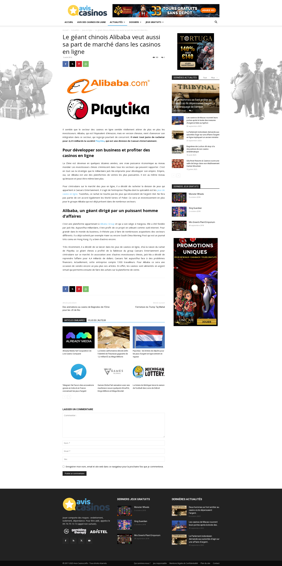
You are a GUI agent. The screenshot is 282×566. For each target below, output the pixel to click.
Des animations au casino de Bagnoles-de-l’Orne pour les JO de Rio (86, 308)
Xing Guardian (195, 208)
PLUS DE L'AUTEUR (97, 320)
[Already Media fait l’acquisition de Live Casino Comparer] (79, 337)
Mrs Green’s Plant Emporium (202, 222)
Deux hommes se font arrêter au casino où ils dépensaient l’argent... (204, 510)
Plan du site (205, 563)
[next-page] (69, 397)
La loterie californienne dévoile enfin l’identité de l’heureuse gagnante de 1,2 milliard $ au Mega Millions (113, 354)
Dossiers (134, 22)
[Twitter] (81, 541)
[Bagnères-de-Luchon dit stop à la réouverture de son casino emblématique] (178, 149)
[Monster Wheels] (179, 198)
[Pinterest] (79, 64)
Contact (216, 563)
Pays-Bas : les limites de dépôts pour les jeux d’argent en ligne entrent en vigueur (148, 354)
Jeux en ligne (87, 30)
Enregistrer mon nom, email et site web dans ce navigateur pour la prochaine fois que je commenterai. (114, 466)
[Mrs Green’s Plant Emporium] (179, 226)
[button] (215, 22)
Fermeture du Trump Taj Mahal (150, 307)
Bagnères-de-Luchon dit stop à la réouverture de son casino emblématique (201, 149)
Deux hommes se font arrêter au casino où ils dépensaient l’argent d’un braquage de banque (193, 103)
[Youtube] (89, 541)
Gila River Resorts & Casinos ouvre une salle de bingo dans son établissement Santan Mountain (203, 163)
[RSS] (73, 541)
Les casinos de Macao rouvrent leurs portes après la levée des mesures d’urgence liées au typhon (202, 120)
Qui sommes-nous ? (142, 563)
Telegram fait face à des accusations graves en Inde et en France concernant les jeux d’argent (78, 388)
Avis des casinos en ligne (91, 22)
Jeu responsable (160, 563)
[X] (72, 64)
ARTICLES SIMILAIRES (74, 320)
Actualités (116, 22)
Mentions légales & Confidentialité (183, 563)
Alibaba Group (107, 223)
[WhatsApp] (86, 64)
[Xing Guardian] (179, 212)
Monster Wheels (196, 194)
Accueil (69, 22)
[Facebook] (65, 64)
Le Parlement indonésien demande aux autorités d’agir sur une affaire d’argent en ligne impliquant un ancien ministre (203, 134)
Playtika (99, 140)
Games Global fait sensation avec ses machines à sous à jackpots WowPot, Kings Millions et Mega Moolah (114, 388)
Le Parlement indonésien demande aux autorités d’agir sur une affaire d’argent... (204, 539)
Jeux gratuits (153, 22)
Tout (205, 78)
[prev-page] (64, 397)
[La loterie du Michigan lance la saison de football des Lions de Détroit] (149, 372)
